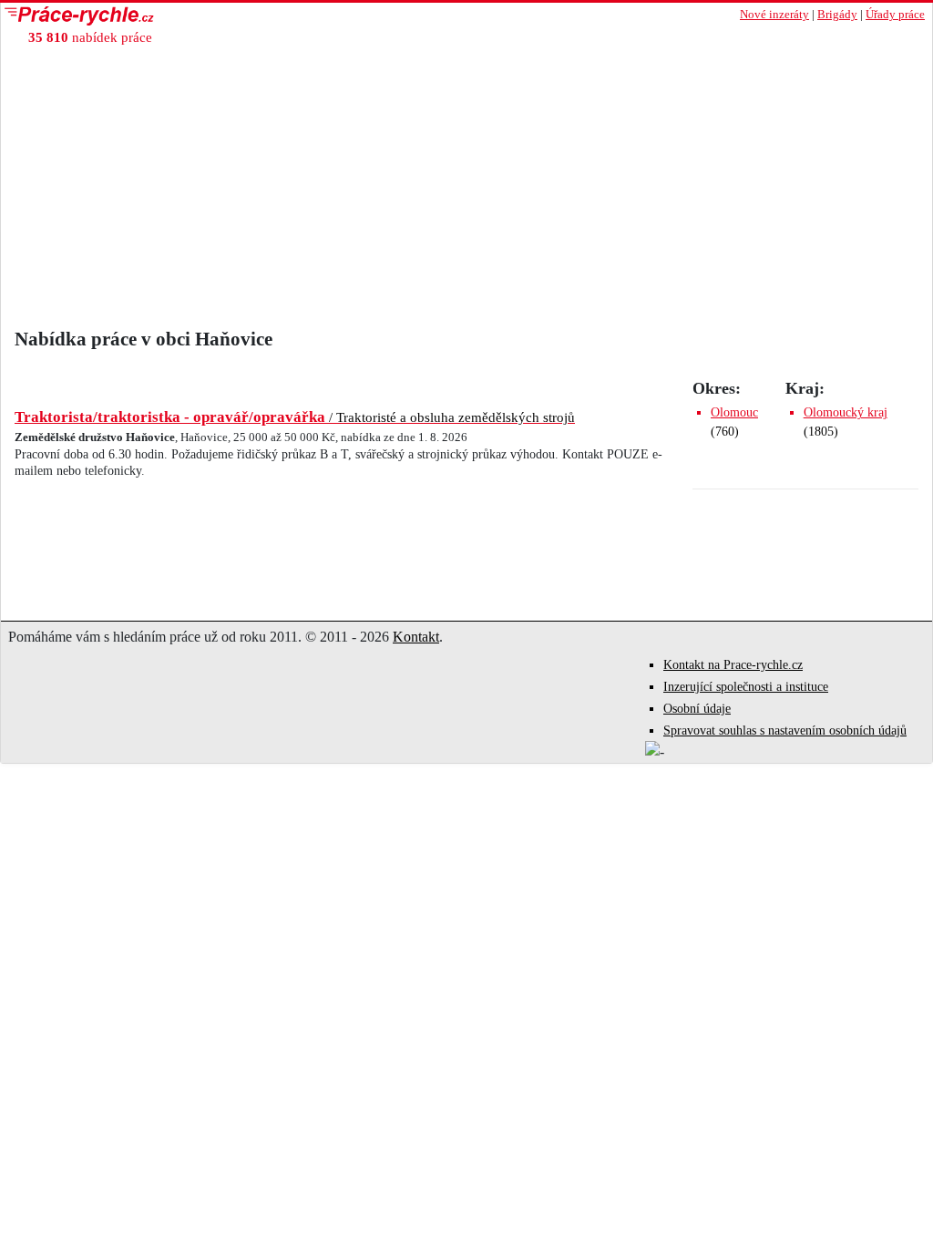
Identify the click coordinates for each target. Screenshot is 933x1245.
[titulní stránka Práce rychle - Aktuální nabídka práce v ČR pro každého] (233, 16)
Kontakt (416, 636)
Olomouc (734, 412)
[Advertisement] (466, 191)
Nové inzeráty (774, 14)
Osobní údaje (697, 708)
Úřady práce (895, 14)
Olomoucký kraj (845, 412)
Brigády (837, 14)
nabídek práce (90, 37)
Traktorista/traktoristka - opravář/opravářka (295, 417)
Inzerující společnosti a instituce (745, 687)
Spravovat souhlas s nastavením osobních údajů (785, 730)
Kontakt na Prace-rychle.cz (733, 665)
